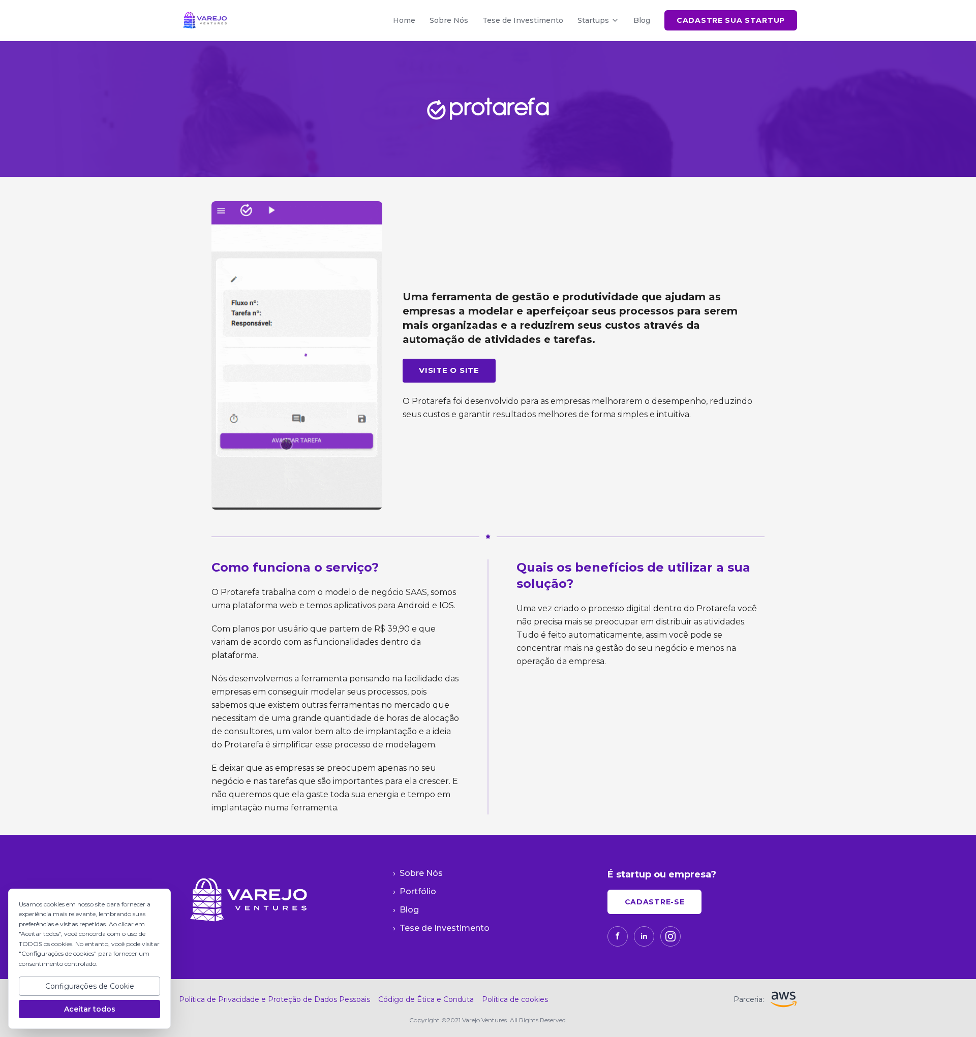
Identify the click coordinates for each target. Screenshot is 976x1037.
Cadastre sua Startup (731, 20)
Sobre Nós (449, 20)
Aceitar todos (89, 1009)
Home (404, 20)
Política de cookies (515, 999)
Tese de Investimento (522, 20)
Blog (641, 20)
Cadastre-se (655, 901)
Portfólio (414, 891)
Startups (593, 20)
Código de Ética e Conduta (426, 999)
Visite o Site (449, 370)
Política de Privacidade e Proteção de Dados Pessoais (274, 999)
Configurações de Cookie (89, 986)
